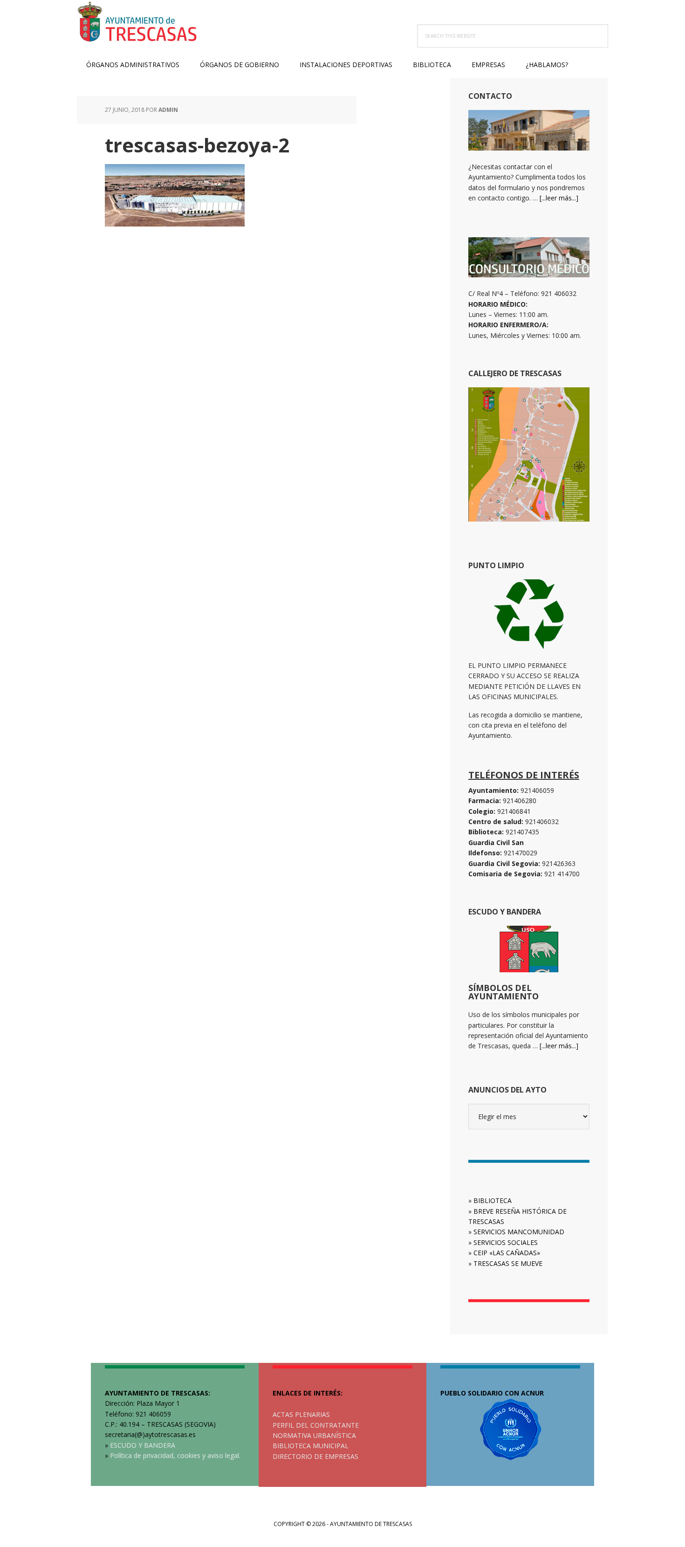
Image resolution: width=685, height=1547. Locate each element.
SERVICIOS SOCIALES (505, 1242)
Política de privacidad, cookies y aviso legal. (175, 1455)
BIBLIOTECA (492, 1200)
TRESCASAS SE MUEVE (507, 1263)
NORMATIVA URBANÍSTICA (314, 1435)
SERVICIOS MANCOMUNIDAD (518, 1231)
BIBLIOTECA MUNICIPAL (311, 1445)
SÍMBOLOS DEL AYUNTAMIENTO (503, 992)
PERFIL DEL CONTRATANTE (316, 1425)
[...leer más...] (559, 197)
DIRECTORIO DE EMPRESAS (315, 1456)
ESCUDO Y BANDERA (142, 1445)
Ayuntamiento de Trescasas (137, 23)
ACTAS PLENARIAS (301, 1414)
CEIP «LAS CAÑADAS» (506, 1252)
